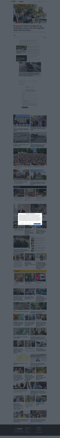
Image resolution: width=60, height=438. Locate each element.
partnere (30, 216)
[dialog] (30, 219)
